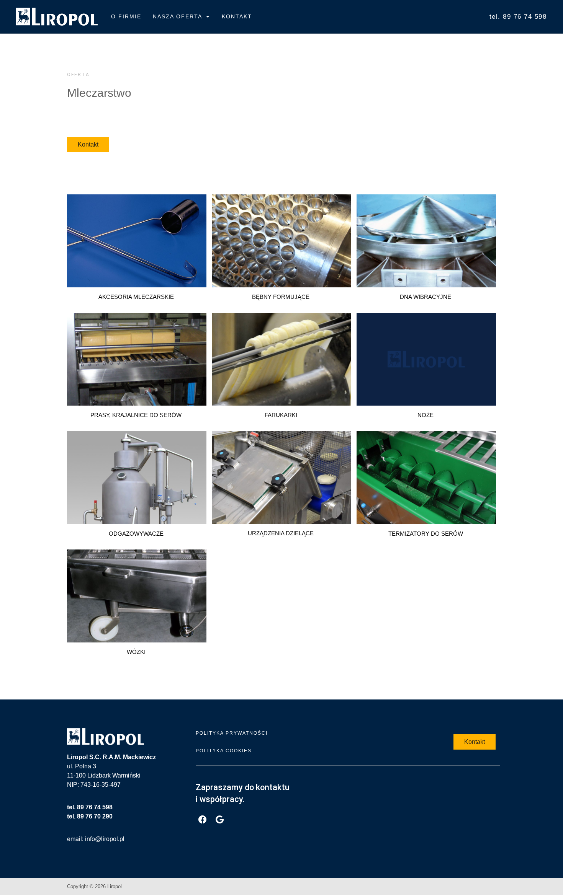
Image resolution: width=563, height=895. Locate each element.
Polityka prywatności (232, 733)
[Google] (219, 820)
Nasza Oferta (177, 16)
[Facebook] (202, 820)
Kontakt (237, 16)
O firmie (126, 16)
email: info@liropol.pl (95, 839)
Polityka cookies (224, 750)
